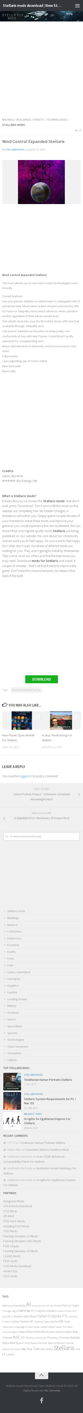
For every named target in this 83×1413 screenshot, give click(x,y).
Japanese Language (13, 1326)
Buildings (23, 120)
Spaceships (14, 1026)
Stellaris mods (15, 149)
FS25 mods (10, 1261)
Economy (13, 945)
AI (28, 1304)
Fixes (10, 958)
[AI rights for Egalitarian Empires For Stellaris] (12, 1121)
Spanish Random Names (61, 1343)
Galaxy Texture (20, 1321)
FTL (65, 1316)
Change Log (8, 1311)
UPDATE (10, 1354)
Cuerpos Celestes (45, 1311)
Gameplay (13, 979)
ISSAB (67, 1321)
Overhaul (13, 1013)
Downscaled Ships (25, 1316)
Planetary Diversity (58, 1338)
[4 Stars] (11, 480)
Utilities (12, 1060)
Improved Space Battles (46, 1321)
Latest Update (47, 1326)
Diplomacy (14, 938)
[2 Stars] (6, 480)
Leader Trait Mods (64, 1326)
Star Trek (33, 1349)
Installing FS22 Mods (16, 1226)
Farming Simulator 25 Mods (20, 1251)
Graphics (13, 986)
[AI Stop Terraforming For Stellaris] (61, 720)
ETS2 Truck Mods (14, 1221)
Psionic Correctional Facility (26, 689)
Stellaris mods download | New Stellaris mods (33, 5)
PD (23, 1338)
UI (3, 1354)
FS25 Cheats (11, 1246)
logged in (25, 776)
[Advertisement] (41, 68)
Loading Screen (17, 999)
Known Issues (32, 1326)
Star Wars (46, 1349)
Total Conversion (17, 1046)
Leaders (12, 992)
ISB (61, 1321)
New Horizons (57, 1332)
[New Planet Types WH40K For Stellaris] (21, 720)
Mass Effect (26, 1332)
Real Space (17, 1343)
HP (31, 1321)
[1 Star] (3, 480)
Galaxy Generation (18, 972)
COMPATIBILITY (25, 1311)
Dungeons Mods (13, 1201)
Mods (45, 1332)
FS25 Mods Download (17, 1266)
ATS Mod (8, 1216)
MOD (37, 1332)
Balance (8, 120)
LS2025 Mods (11, 1256)
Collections (14, 931)
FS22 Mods (10, 1231)
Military (11, 1006)
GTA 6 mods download (17, 1206)
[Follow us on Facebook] (42, 1401)
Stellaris (64, 1348)
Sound (11, 1019)
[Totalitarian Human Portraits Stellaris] (12, 1082)
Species (12, 1033)
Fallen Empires (49, 1316)
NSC (17, 1337)
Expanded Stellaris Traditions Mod (47, 1150)
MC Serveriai (52, 1390)
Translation (14, 1053)
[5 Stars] (14, 480)
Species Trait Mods (11, 1349)
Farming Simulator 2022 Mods (22, 1241)
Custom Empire (64, 1311)
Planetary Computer (35, 1337)
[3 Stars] (9, 480)
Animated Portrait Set (42, 1305)
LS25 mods (10, 1276)
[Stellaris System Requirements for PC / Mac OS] (12, 1101)
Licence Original (10, 1332)
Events (38, 120)
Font (10, 965)
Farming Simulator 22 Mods (20, 1236)
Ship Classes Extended (35, 1343)
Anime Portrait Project (66, 1305)
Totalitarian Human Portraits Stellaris (48, 1080)
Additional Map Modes (13, 1305)
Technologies (56, 120)
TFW (77, 1349)
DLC (10, 1316)
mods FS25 (10, 1271)
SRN (23, 1349)
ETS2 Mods (10, 1211)
